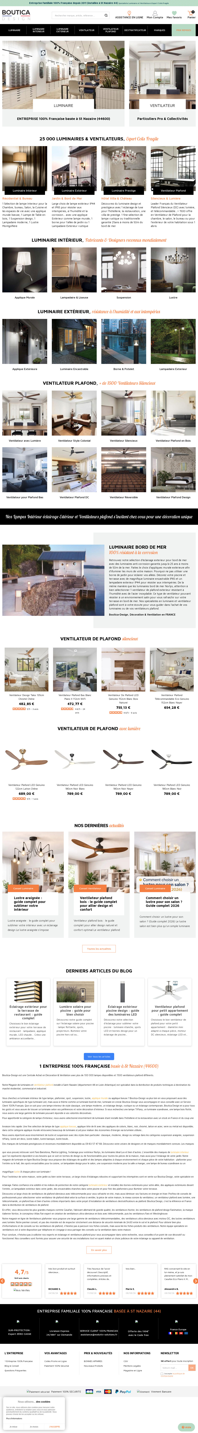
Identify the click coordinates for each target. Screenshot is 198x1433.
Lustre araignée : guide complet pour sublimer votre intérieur (30, 903)
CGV (126, 1361)
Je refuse (13, 1427)
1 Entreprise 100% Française (19, 1361)
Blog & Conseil (12, 1365)
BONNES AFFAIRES (93, 1361)
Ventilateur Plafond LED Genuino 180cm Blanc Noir (172, 787)
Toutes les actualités (99, 948)
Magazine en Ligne (133, 1370)
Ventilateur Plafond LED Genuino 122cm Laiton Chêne (26, 787)
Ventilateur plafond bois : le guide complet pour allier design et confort (98, 903)
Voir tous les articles (99, 1056)
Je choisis (34, 1427)
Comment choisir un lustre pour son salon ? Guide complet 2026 (164, 902)
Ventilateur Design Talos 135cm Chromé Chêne (26, 697)
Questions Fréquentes (15, 1370)
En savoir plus (99, 1250)
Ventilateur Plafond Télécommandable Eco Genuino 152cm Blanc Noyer (172, 699)
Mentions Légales (132, 1365)
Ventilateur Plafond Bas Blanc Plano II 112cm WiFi (75, 697)
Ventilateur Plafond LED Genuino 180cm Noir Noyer (123, 787)
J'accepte (54, 1427)
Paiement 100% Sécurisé (56, 1365)
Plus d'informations (14, 1418)
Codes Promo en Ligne (55, 1361)
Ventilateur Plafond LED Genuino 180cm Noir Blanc (75, 787)
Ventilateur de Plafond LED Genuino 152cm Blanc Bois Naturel (123, 699)
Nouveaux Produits (93, 1365)
